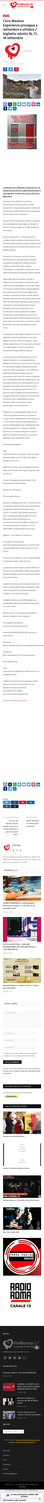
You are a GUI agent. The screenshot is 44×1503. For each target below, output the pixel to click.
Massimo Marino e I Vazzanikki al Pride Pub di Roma (21, 1200)
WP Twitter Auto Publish (13, 1490)
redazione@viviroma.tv (18, 701)
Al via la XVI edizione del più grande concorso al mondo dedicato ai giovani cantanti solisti (10, 828)
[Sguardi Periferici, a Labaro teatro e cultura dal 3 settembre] (22, 970)
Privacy (5, 1469)
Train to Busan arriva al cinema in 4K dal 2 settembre (28, 1413)
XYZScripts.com (33, 1490)
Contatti (6, 1455)
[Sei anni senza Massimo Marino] (22, 1123)
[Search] (40, 5)
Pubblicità (6, 1464)
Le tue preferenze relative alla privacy (24, 1495)
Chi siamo (6, 1450)
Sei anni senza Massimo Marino (14, 1136)
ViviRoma (27, 51)
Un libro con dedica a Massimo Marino (16, 1168)
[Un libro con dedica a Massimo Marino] (22, 1154)
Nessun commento (17, 64)
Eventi (6, 16)
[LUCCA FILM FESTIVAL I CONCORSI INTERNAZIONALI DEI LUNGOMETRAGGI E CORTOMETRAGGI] (22, 929)
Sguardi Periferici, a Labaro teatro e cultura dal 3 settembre (20, 987)
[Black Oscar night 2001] (22, 1218)
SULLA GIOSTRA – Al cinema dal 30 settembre (33, 824)
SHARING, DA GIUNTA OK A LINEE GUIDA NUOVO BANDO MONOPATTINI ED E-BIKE (28, 1386)
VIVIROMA (22, 1487)
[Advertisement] (22, 167)
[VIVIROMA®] (22, 5)
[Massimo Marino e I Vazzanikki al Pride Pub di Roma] (22, 1186)
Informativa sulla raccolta (14, 1500)
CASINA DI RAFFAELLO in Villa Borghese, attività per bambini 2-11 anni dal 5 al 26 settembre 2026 (19, 906)
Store (5, 1460)
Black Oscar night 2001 (11, 1232)
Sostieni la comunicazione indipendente (17, 1093)
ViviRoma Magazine (10, 1473)
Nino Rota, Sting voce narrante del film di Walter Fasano (27, 1400)
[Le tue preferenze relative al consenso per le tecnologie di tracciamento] (40, 1499)
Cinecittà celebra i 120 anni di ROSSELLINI (19, 1373)
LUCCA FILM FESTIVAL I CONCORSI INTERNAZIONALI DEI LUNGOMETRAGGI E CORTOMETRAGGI (19, 947)
